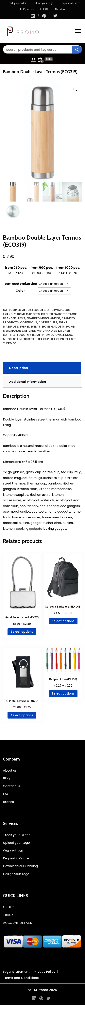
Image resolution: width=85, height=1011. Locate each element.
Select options (21, 632)
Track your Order (16, 835)
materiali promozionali (45, 335)
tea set (70, 339)
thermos (10, 343)
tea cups (57, 339)
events (35, 327)
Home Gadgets (28, 314)
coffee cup (28, 322)
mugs (7, 339)
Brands (8, 802)
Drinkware (55, 310)
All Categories (33, 310)
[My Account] (33, 59)
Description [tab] (18, 368)
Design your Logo (16, 874)
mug (68, 335)
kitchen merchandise (40, 331)
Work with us (13, 850)
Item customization (20, 283)
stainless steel (24, 339)
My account (30, 9)
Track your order (16, 3)
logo (21, 335)
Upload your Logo (43, 3)
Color (20, 290)
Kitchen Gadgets (54, 314)
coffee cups (48, 322)
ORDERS (9, 907)
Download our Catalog (20, 866)
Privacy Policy (44, 971)
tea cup (43, 339)
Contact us (11, 786)
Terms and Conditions (21, 978)
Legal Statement (16, 971)
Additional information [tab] (27, 381)
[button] (75, 89)
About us (60, 9)
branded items (14, 318)
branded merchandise (43, 318)
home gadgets (53, 327)
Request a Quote (70, 3)
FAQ (45, 9)
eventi (24, 327)
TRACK (8, 915)
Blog (6, 778)
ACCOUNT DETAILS (17, 922)
